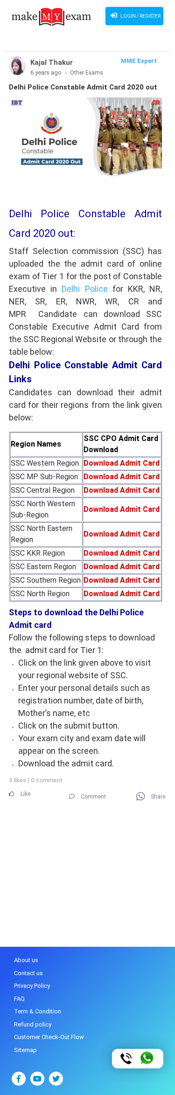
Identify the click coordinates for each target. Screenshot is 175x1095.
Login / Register (140, 16)
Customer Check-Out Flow (49, 1036)
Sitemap (25, 1050)
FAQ (19, 998)
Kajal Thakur (51, 62)
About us (26, 960)
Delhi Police (84, 289)
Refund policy (32, 1024)
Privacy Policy (32, 985)
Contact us (28, 973)
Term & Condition (37, 1011)
